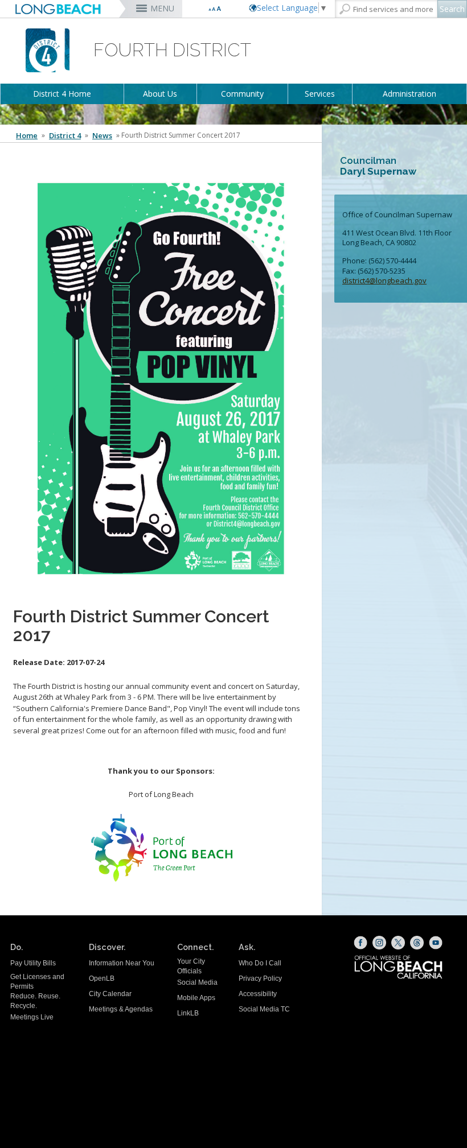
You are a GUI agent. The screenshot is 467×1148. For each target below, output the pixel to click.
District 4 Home (62, 93)
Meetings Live (32, 1017)
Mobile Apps (196, 998)
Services (320, 93)
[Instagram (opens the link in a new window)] (379, 942)
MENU (162, 8)
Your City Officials (191, 966)
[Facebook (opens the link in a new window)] (360, 942)
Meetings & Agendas (121, 1009)
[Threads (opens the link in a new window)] (417, 942)
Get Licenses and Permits (37, 981)
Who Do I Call (260, 963)
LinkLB (188, 1013)
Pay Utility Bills (33, 963)
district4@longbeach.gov (384, 280)
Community (242, 93)
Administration (409, 93)
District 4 (65, 135)
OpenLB (101, 978)
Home (27, 135)
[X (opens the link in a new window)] (398, 942)
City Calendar (110, 994)
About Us (160, 93)
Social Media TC (264, 1009)
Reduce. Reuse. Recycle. (35, 1001)
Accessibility (258, 994)
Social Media (197, 982)
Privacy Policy (260, 978)
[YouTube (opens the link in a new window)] (436, 942)
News (102, 135)
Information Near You (121, 963)
